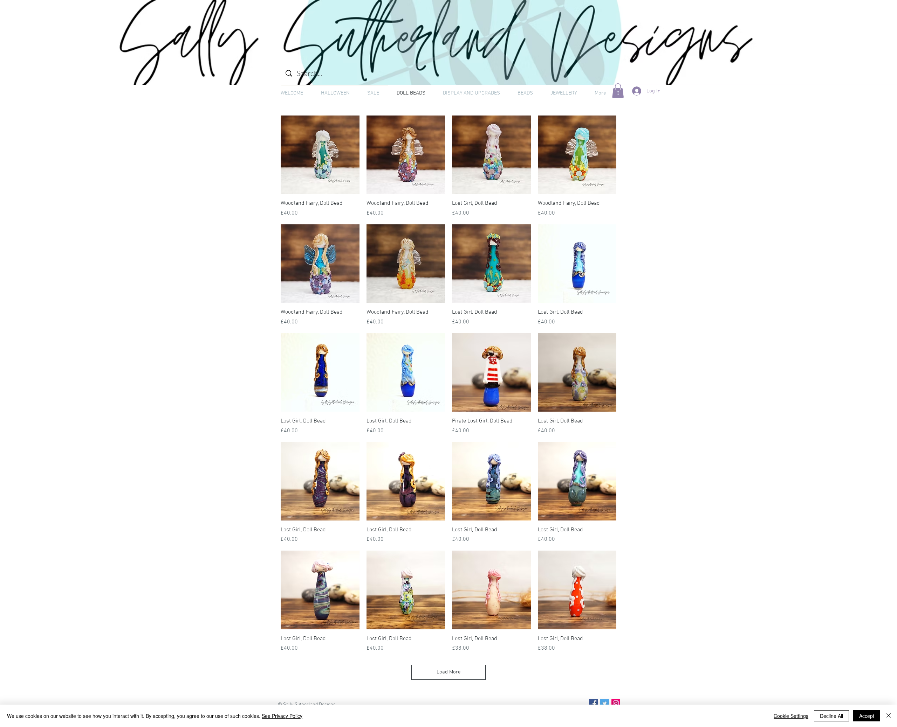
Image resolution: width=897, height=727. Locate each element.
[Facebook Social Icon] (593, 703)
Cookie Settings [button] (791, 715)
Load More (449, 672)
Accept (866, 715)
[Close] (888, 715)
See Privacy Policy (282, 715)
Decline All (831, 715)
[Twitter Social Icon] (604, 703)
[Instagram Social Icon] (615, 703)
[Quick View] (320, 155)
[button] (618, 90)
